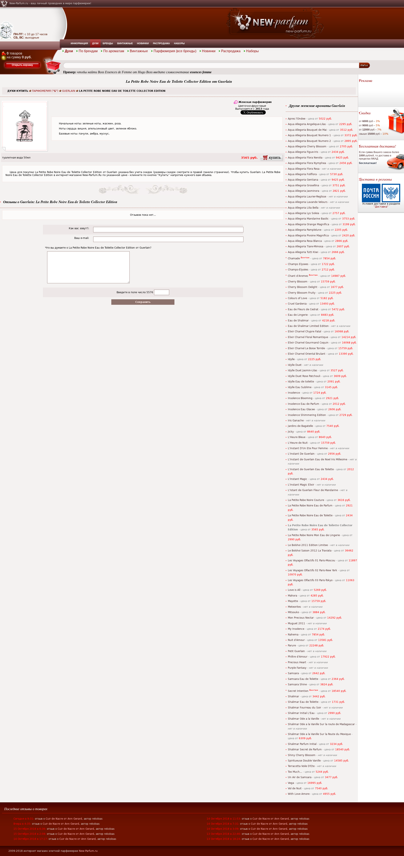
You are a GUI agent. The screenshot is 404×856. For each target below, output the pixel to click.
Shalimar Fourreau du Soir (304, 707)
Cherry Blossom (297, 281)
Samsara (293, 673)
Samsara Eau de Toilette (303, 679)
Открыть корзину (22, 65)
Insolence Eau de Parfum (303, 403)
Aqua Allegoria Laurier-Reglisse (307, 196)
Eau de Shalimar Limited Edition (308, 326)
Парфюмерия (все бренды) (175, 51)
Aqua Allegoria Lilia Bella (303, 207)
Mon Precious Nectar (301, 617)
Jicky (291, 431)
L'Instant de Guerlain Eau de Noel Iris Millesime (317, 459)
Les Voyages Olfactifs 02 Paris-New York (312, 570)
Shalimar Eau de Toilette (303, 701)
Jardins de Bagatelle (300, 426)
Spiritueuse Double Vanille (304, 760)
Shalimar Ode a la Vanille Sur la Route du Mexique (319, 734)
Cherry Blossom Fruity (301, 292)
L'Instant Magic (297, 479)
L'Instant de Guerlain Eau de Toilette (311, 469)
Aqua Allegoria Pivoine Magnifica (308, 235)
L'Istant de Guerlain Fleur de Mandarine (313, 490)
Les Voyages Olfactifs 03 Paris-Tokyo (310, 580)
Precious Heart (297, 662)
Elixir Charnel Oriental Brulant (306, 353)
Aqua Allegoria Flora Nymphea (307, 163)
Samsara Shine (297, 684)
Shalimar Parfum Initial (302, 744)
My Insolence (296, 628)
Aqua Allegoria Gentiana (303, 179)
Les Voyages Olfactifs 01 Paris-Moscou (311, 560)
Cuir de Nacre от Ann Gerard (64, 818)
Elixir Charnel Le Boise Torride (306, 348)
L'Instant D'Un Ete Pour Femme (308, 448)
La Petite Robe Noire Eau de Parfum (310, 505)
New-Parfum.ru (88, 850)
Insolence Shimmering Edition (307, 415)
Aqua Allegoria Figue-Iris (303, 151)
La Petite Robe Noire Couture (306, 500)
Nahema (293, 634)
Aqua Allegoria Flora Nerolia (305, 157)
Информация (79, 43)
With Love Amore (299, 793)
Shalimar (293, 696)
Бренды (108, 43)
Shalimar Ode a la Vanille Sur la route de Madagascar (321, 724)
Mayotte (293, 601)
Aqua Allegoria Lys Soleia (303, 213)
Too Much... (295, 771)
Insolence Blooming (300, 398)
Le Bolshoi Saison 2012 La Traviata (309, 550)
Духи (95, 43)
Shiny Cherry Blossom (301, 755)
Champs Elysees (298, 264)
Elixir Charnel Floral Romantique (308, 337)
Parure (292, 645)
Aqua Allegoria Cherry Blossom (307, 146)
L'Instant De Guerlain (301, 453)
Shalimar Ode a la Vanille (303, 718)
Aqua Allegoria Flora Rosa (303, 168)
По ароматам (113, 51)
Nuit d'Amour (296, 640)
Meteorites (294, 606)
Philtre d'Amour (297, 656)
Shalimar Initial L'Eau (301, 713)
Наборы (179, 43)
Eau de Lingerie (298, 314)
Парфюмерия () (45, 90)
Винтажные (125, 43)
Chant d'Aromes (298, 275)
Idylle (291, 359)
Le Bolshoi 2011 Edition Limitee (308, 545)
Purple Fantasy (297, 667)
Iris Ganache (296, 420)
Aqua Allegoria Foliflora (302, 174)
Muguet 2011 (296, 623)
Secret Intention (298, 691)
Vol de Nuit (295, 788)
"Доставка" (381, 206)
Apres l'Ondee (296, 118)
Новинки (143, 43)
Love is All (294, 589)
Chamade (294, 258)
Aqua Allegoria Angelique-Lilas (307, 124)
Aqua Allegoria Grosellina (303, 185)
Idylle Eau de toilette (301, 381)
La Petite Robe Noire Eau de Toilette (310, 515)
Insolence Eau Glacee (301, 409)
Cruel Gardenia (297, 303)
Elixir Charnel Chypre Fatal (304, 331)
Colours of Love (297, 298)
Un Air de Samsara (299, 777)
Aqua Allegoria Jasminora (303, 190)
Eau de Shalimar (298, 320)
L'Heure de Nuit (298, 442)
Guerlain (68, 90)
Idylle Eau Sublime (299, 387)
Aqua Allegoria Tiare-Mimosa (305, 246)
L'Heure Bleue (296, 437)
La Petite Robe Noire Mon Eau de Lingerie (314, 535)
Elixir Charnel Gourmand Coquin (308, 342)
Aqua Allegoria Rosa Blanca (305, 241)
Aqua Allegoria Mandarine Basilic (308, 218)
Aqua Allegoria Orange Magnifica (308, 224)
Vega (291, 782)
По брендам (88, 51)
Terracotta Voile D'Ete (301, 766)
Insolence (294, 392)
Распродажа (161, 43)
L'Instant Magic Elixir (301, 484)
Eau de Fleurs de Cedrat (303, 309)
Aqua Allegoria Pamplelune (304, 229)
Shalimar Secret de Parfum (305, 749)
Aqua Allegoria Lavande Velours (307, 202)
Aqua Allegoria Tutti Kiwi (303, 252)
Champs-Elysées (298, 269)
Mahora (292, 595)
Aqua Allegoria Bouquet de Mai (307, 129)
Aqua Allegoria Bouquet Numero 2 (309, 141)
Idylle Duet (295, 364)
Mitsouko (293, 612)
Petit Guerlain (296, 651)
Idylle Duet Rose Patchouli (304, 376)
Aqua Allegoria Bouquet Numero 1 (309, 135)
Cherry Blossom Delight (302, 287)
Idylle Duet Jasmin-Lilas (302, 370)
